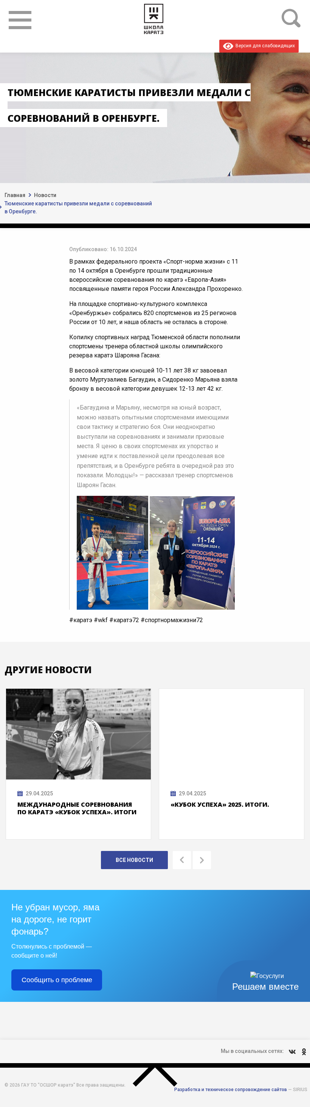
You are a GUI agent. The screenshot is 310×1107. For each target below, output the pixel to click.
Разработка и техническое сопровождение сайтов (230, 1089)
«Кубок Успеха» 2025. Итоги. (219, 804)
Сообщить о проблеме (57, 980)
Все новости (134, 860)
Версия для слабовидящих (264, 45)
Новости (45, 195)
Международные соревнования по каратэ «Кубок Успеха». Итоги (76, 808)
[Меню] (20, 20)
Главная (15, 195)
